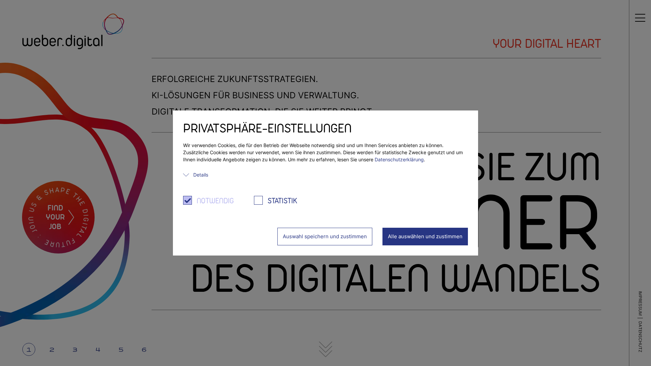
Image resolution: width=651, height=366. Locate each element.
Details (200, 175)
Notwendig (215, 201)
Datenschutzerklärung (399, 159)
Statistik (282, 201)
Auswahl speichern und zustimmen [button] (325, 236)
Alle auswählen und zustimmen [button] (425, 236)
